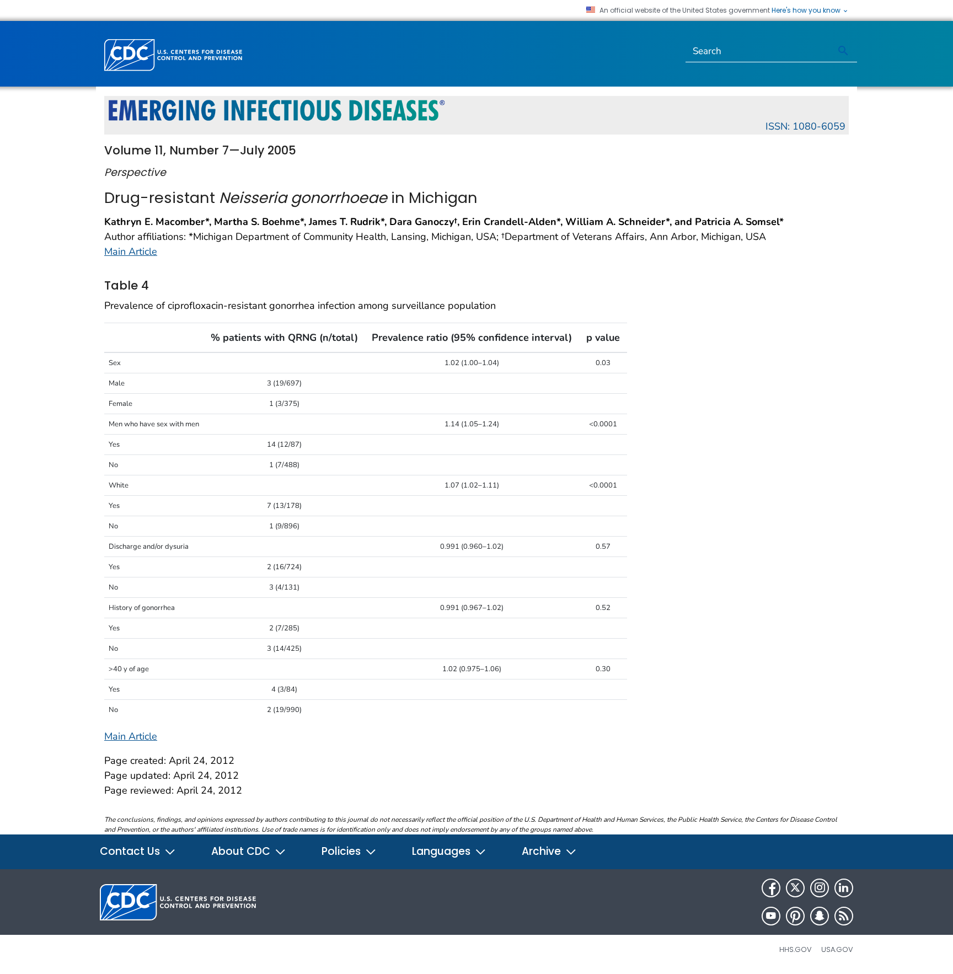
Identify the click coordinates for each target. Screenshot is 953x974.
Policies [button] (342, 851)
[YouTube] (771, 916)
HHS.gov (795, 949)
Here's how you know (807, 10)
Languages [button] (442, 851)
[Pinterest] (795, 916)
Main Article (130, 251)
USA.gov (837, 949)
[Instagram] (819, 888)
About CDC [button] (242, 851)
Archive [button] (543, 851)
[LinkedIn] (843, 888)
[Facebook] (771, 888)
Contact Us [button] (131, 851)
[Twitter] (795, 888)
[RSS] (843, 916)
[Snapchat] (819, 916)
